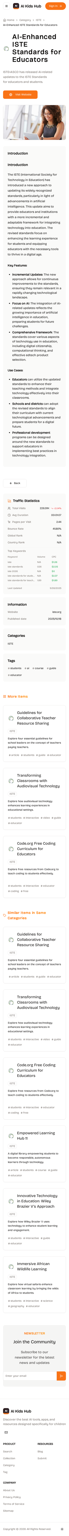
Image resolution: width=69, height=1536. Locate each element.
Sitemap (8, 1510)
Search (7, 1451)
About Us (9, 1490)
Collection (9, 1458)
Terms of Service (13, 1504)
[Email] (6, 1432)
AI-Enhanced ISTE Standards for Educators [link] (30, 25)
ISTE (38, 20)
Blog (40, 1451)
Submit (42, 1458)
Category (9, 1465)
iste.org (56, 612)
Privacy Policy (12, 1497)
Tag (5, 1472)
